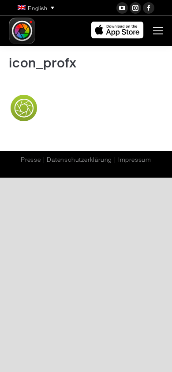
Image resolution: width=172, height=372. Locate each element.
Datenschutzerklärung (79, 160)
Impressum (134, 160)
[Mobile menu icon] (158, 31)
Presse (31, 160)
